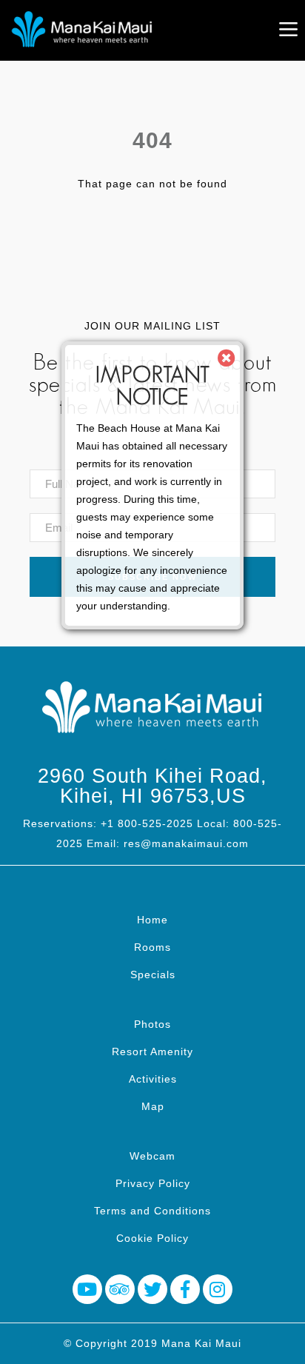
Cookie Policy (152, 1238)
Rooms (152, 947)
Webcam (152, 1156)
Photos (152, 1024)
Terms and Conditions (152, 1211)
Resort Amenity (152, 1051)
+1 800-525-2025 (147, 823)
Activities (153, 1079)
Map (152, 1106)
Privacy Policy (152, 1183)
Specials (152, 974)
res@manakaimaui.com (186, 843)
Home (152, 920)
